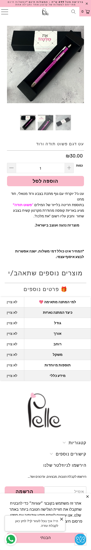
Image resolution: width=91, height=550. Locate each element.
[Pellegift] (45, 11)
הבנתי (45, 538)
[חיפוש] (73, 11)
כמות (79, 165)
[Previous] (11, 70)
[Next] (79, 70)
